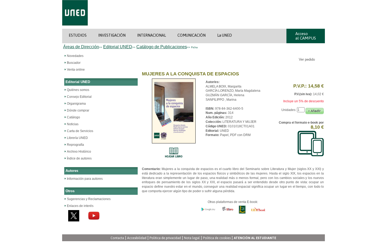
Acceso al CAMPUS (305, 35)
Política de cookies (217, 238)
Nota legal (192, 238)
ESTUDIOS (78, 35)
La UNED (224, 35)
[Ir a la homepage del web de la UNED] (75, 27)
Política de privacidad (165, 238)
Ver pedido (307, 59)
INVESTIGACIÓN (112, 35)
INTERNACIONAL (151, 35)
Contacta (117, 238)
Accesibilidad (136, 238)
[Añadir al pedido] (314, 111)
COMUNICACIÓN (191, 35)
